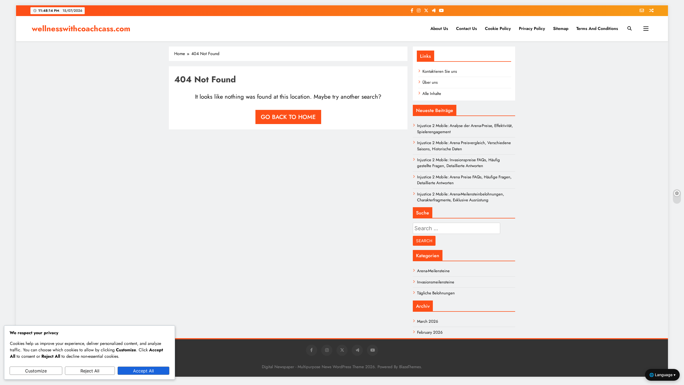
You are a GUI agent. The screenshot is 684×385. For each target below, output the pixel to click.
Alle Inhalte (431, 94)
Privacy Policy (532, 28)
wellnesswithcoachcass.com (81, 28)
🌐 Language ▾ (662, 374)
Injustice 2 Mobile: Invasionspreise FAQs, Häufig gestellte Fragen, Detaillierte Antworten (458, 163)
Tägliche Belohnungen (436, 293)
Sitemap (560, 28)
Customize (36, 371)
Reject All (89, 371)
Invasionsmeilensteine (435, 282)
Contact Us (466, 28)
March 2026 (427, 321)
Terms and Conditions (597, 28)
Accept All (143, 371)
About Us (439, 28)
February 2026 (430, 332)
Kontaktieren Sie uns (439, 71)
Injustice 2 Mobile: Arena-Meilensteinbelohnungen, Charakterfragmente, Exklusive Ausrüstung (460, 197)
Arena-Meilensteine (433, 271)
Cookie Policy (498, 28)
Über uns (430, 82)
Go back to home (288, 117)
